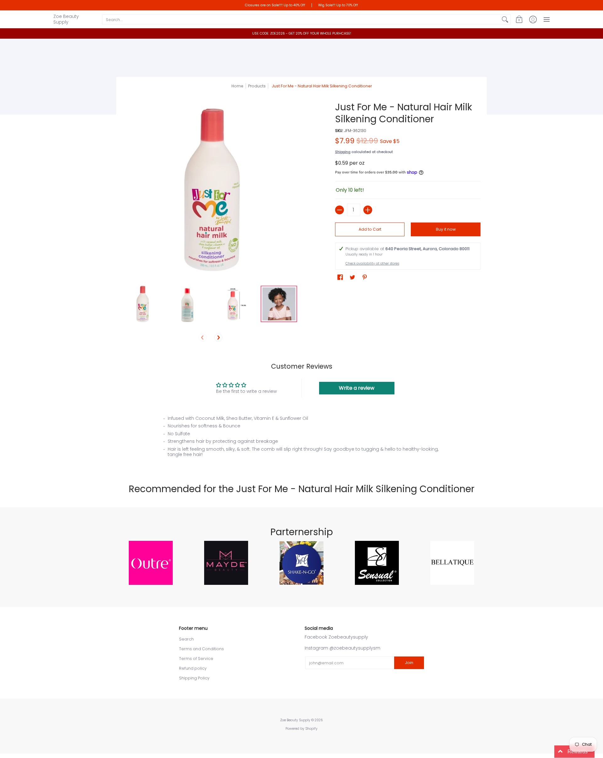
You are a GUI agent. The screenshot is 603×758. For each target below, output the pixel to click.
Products (257, 86)
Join (409, 662)
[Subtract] (339, 210)
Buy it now (446, 229)
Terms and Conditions (201, 648)
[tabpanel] (301, 438)
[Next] (218, 337)
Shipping (342, 151)
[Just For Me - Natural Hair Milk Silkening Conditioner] (142, 303)
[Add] (367, 210)
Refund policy (193, 668)
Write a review (356, 388)
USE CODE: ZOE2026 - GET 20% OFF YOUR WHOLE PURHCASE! (301, 33)
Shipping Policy (194, 678)
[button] (519, 19)
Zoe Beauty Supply (66, 19)
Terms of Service (196, 658)
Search (186, 639)
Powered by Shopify (301, 728)
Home (237, 86)
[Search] (505, 19)
